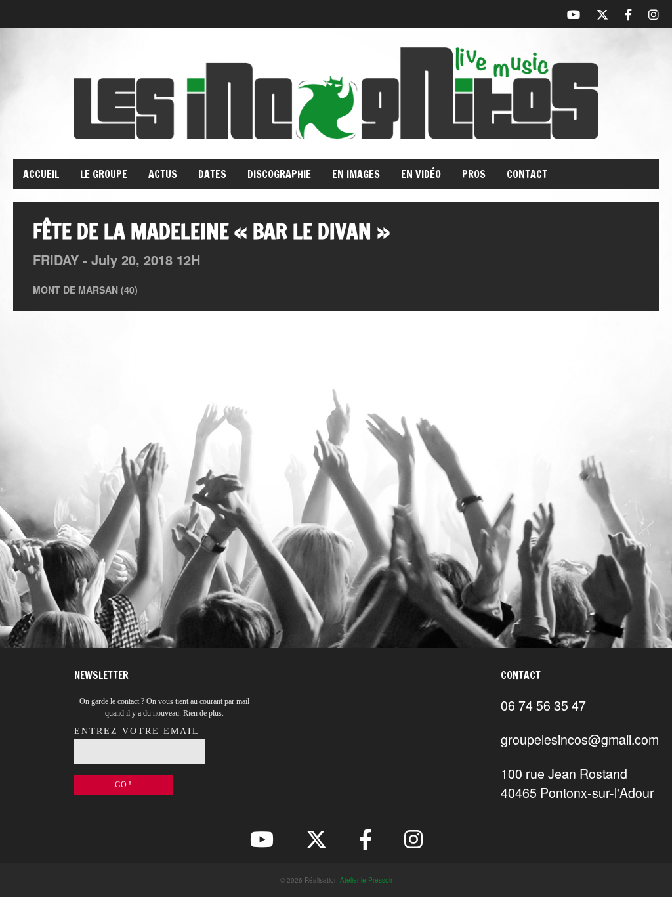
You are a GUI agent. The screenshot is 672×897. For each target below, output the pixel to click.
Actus (162, 174)
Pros (474, 174)
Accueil (41, 174)
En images (356, 174)
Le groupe (103, 174)
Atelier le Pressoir (366, 880)
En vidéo (421, 174)
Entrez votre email (137, 731)
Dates (212, 174)
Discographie (279, 174)
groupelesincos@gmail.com (580, 739)
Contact (527, 174)
